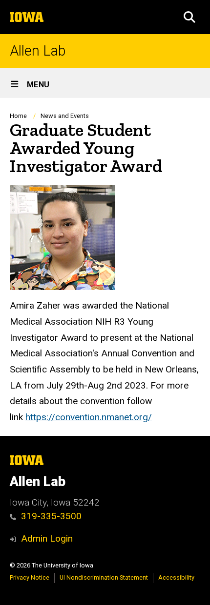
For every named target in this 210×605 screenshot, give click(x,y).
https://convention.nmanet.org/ (88, 417)
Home (18, 115)
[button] (189, 17)
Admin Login (47, 538)
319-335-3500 (51, 516)
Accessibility (176, 577)
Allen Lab (38, 51)
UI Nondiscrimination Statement (104, 577)
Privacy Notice (29, 577)
